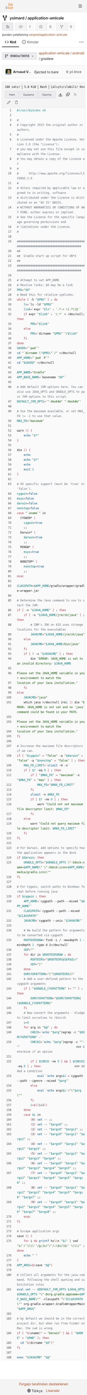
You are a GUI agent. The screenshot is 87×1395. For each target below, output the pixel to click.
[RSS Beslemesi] (7, 27)
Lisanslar (53, 1390)
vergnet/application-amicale (48, 34)
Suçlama (28, 94)
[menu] (35, 1391)
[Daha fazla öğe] (81, 42)
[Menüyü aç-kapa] (80, 6)
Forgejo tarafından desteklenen (43, 1384)
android (78, 53)
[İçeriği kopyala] (68, 94)
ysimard (17, 18)
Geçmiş (46, 94)
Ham (12, 94)
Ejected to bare (46, 72)
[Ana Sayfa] (9, 6)
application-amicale (46, 18)
